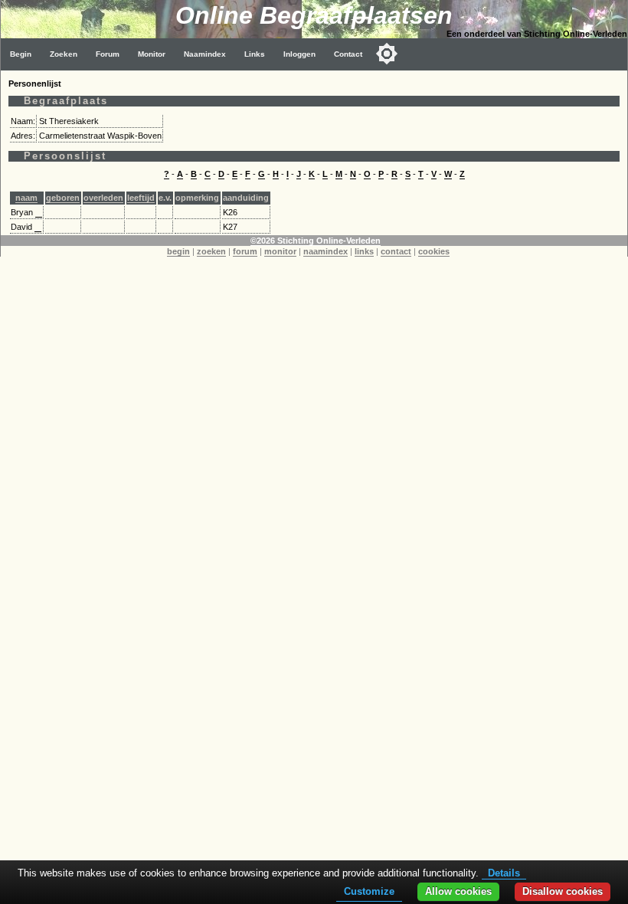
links (364, 251)
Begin (20, 54)
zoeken (211, 251)
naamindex (325, 251)
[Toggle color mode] (386, 53)
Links (254, 54)
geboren (63, 197)
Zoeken (63, 54)
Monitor (151, 54)
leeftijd (141, 197)
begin (178, 251)
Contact (348, 54)
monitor (280, 251)
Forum (107, 54)
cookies (434, 251)
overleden (103, 197)
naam (26, 197)
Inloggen (299, 54)
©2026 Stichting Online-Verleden (315, 240)
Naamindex (205, 54)
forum (245, 251)
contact (396, 251)
